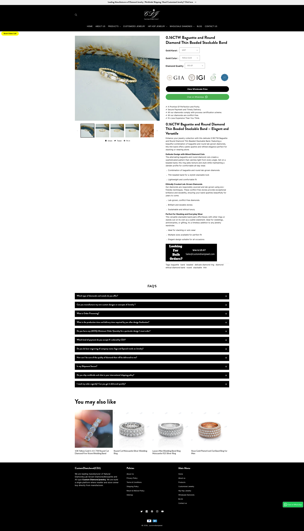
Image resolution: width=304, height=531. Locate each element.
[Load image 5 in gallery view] (117, 130)
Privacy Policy (132, 478)
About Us (130, 474)
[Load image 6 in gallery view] (132, 130)
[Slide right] (157, 130)
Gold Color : (172, 58)
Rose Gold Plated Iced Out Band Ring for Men (209, 452)
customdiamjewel (156, 525)
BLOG (180, 499)
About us (181, 478)
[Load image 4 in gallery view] (102, 130)
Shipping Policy (133, 486)
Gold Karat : (172, 50)
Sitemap (130, 495)
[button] (76, 14)
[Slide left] (77, 130)
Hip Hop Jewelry (184, 491)
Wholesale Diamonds (186, 495)
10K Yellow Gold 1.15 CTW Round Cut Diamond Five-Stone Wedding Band (92, 452)
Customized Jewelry (186, 486)
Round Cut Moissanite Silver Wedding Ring (130, 452)
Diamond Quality (174, 66)
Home (180, 474)
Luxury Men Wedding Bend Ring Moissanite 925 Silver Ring (166, 452)
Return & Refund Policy (135, 491)
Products (181, 482)
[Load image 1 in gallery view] (87, 130)
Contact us (182, 503)
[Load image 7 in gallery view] (147, 130)
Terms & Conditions (134, 482)
